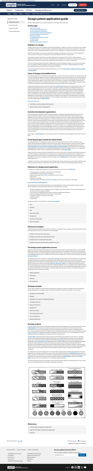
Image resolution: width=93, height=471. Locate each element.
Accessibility (11, 455)
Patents (9, 10)
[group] (57, 104)
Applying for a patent (12, 18)
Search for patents (21, 449)
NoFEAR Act (30, 459)
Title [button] (31, 210)
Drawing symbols (34, 40)
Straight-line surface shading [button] (37, 293)
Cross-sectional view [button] (35, 316)
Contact (64, 5)
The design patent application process (39, 37)
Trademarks (19, 10)
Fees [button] (31, 204)
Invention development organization (38, 31)
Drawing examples (34, 38)
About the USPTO (11, 449)
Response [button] (32, 278)
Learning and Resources (43, 10)
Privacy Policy (11, 457)
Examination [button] (33, 275)
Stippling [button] (32, 296)
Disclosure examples (35, 35)
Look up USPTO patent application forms (37, 182)
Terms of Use (11, 459)
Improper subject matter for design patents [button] (40, 107)
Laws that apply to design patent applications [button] (40, 427)
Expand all (30, 101)
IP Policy (29, 10)
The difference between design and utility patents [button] (42, 104)
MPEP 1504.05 (45, 98)
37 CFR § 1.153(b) (52, 179)
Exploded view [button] (33, 307)
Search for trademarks (33, 449)
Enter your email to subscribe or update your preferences (67, 452)
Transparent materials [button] (35, 302)
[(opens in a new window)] (75, 468)
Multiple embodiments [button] (35, 319)
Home (9, 13)
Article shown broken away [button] (36, 313)
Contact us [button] (32, 432)
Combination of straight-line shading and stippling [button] (42, 299)
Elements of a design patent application (39, 34)
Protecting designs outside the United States (41, 32)
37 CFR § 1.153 (59, 86)
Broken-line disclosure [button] (35, 304)
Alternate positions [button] (34, 310)
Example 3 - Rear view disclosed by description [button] (41, 239)
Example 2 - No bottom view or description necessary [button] (42, 236)
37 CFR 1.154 (71, 169)
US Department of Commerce (15, 453)
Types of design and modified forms (38, 29)
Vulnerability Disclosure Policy (34, 453)
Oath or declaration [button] (34, 221)
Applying (27, 13)
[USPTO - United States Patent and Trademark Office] (18, 468)
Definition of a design (35, 28)
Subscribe (82, 455)
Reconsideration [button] (34, 281)
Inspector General (31, 457)
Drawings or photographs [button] (36, 218)
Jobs (58, 5)
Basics (21, 13)
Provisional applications (14, 31)
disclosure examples (55, 201)
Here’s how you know (31, 0)
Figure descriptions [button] (34, 213)
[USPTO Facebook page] (72, 468)
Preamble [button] (32, 207)
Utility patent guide (13, 28)
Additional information (73, 443)
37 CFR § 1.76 (46, 175)
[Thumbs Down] (21, 441)
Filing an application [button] (34, 272)
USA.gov (29, 461)
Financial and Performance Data (15, 461)
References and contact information (38, 42)
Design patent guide (14, 22)
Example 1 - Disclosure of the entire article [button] (40, 234)
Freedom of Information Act (33, 455)
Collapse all (36, 101)
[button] (72, 441)
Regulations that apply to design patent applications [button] (42, 430)
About (52, 5)
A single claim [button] (33, 216)
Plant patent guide (13, 25)
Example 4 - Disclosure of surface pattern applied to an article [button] (44, 242)
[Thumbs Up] (19, 441)
